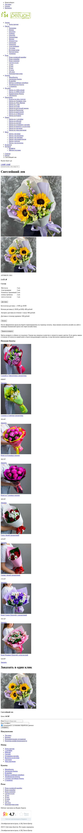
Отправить (5, 727)
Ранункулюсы (14, 52)
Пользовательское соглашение (15, 739)
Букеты (7, 75)
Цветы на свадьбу (15, 123)
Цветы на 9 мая (14, 106)
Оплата (7, 6)
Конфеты (12, 148)
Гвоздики (12, 32)
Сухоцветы (13, 86)
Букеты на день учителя (17, 99)
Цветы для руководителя (17, 139)
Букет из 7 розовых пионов (10, 495)
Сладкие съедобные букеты (14, 778)
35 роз (11, 68)
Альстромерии (14, 46)
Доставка (8, 4)
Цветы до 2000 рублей (16, 92)
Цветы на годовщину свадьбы (19, 125)
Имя (2, 721)
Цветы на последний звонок (19, 108)
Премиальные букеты (16, 94)
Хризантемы (13, 37)
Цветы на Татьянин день (17, 101)
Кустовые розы (14, 50)
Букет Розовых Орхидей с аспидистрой (14, 655)
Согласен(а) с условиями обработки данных (18, 725)
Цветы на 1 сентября (16, 119)
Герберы (12, 33)
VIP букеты (13, 95)
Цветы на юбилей (15, 121)
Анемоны (12, 53)
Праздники (9, 97)
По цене (8, 88)
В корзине (8, 145)
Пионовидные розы (16, 73)
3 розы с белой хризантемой (10, 575)
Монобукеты (13, 77)
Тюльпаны (12, 28)
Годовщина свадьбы (12, 756)
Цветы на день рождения (17, 130)
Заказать (4, 383)
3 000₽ (8, 164)
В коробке (12, 81)
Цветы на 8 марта (15, 115)
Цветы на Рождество (16, 110)
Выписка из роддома (12, 758)
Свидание (8, 759)
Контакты (8, 8)
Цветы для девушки (16, 137)
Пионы (11, 30)
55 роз (7, 801)
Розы (6, 55)
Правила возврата (7, 331)
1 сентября (8, 750)
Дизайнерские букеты (16, 84)
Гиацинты (12, 44)
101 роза (12, 72)
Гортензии (12, 42)
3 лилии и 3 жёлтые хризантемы (12, 415)
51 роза (11, 70)
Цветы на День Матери (17, 103)
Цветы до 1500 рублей (16, 90)
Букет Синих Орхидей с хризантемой (14, 615)
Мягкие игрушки (15, 150)
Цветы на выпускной (16, 112)
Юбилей (8, 752)
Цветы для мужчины (16, 143)
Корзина (8, 737)
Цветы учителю (14, 141)
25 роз (11, 66)
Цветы (7, 26)
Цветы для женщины (16, 135)
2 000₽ (3, 164)
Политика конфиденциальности (16, 741)
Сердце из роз (14, 63)
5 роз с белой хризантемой (10, 535)
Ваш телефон (5, 723)
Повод (7, 117)
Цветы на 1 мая (14, 104)
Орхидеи (12, 35)
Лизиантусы (13, 41)
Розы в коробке (14, 59)
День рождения (10, 761)
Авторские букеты (15, 79)
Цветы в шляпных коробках (18, 83)
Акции (7, 22)
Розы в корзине (14, 61)
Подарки (8, 146)
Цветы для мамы (14, 134)
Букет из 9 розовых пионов (10, 455)
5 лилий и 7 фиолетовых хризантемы (14, 375)
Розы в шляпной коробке (17, 57)
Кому (7, 132)
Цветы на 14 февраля (16, 114)
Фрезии (11, 39)
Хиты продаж (13, 24)
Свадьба (8, 754)
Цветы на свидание (15, 128)
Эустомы (12, 48)
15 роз (11, 64)
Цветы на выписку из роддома (19, 126)
